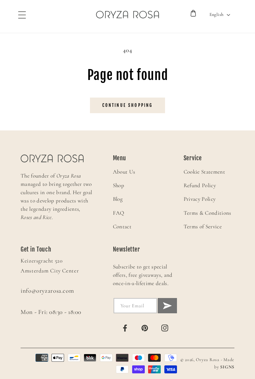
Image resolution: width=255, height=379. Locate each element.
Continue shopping (127, 105)
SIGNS (227, 367)
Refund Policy (200, 185)
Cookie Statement (204, 171)
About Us (124, 171)
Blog (118, 198)
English (217, 14)
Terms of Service (203, 226)
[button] (19, 15)
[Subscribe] (167, 305)
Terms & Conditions (207, 212)
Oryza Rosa (207, 359)
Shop (118, 185)
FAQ (119, 212)
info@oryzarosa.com (47, 290)
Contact (122, 226)
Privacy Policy (200, 198)
